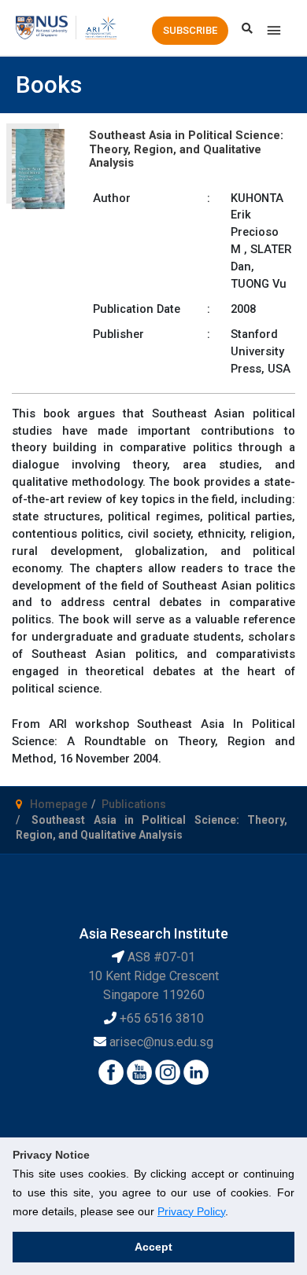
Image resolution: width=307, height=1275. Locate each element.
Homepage (58, 804)
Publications (134, 804)
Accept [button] (153, 1246)
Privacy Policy (191, 1211)
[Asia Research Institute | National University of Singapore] (100, 27)
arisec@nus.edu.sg (161, 1041)
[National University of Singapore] (42, 27)
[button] (190, 31)
